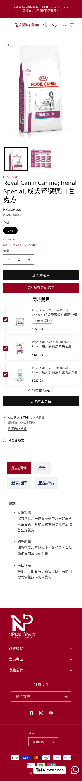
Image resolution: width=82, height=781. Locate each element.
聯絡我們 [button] (16, 670)
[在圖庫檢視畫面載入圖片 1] (15, 159)
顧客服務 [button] (16, 648)
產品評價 (46, 483)
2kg (10, 231)
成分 (42, 468)
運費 (17, 215)
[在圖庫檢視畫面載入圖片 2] (41, 159)
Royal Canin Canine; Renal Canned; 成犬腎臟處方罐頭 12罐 (54, 312)
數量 (6, 251)
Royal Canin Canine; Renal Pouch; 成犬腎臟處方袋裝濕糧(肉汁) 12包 (53, 344)
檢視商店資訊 (17, 429)
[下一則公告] (74, 9)
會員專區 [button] (16, 659)
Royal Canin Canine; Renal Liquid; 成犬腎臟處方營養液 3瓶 (54, 370)
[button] (9, 25)
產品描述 (19, 468)
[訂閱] (66, 696)
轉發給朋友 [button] (16, 440)
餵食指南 (19, 483)
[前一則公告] (8, 9)
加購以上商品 (41, 401)
